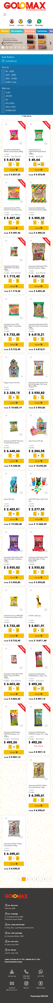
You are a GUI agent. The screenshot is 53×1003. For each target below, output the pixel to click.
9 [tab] (19, 47)
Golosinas (30, 31)
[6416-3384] (41, 972)
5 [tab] (3, 47)
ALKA (8, 92)
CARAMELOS (11, 61)
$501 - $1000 (11, 78)
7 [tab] (11, 47)
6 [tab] (7, 47)
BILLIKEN (10, 103)
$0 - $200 (10, 71)
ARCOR (9, 96)
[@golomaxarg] (41, 984)
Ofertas (5, 31)
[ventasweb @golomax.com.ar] (12, 984)
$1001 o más (11, 82)
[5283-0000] (26, 972)
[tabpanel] (26, 42)
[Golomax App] (12, 972)
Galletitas (42, 31)
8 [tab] (15, 47)
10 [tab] (24, 47)
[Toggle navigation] (4, 14)
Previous (3, 43)
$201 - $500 (11, 75)
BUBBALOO (11, 110)
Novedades (16, 31)
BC (7, 99)
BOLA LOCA (11, 106)
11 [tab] (28, 47)
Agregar (12, 170)
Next (50, 43)
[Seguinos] (26, 984)
